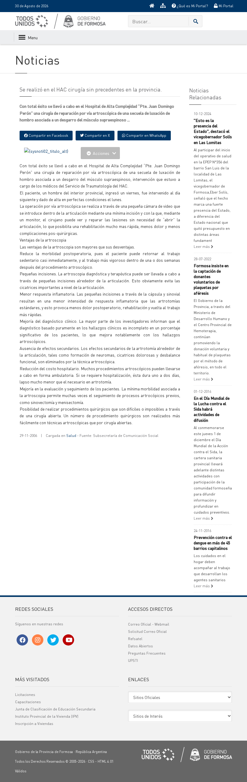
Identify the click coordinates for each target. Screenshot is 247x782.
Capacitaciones (28, 702)
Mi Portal (225, 6)
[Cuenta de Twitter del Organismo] (53, 640)
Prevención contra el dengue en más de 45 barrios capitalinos (213, 542)
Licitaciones (25, 694)
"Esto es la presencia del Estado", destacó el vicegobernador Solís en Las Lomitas (213, 131)
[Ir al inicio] (151, 6)
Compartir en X (97, 135)
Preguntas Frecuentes (147, 653)
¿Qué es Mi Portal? (192, 6)
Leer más (202, 246)
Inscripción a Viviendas (34, 723)
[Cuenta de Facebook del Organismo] (22, 640)
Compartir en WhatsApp (145, 135)
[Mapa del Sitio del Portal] (163, 6)
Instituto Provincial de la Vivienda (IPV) (46, 716)
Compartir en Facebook (48, 135)
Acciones (101, 153)
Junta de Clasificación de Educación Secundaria (55, 709)
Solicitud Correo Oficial (147, 631)
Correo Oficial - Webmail (148, 624)
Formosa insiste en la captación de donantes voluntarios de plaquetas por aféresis (211, 279)
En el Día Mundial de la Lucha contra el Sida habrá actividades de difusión (212, 409)
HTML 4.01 (106, 761)
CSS (91, 761)
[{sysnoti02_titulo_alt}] (46, 150)
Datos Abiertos (140, 646)
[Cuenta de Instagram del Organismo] (37, 640)
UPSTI (133, 660)
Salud (71, 435)
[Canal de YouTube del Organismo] (68, 640)
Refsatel (135, 638)
